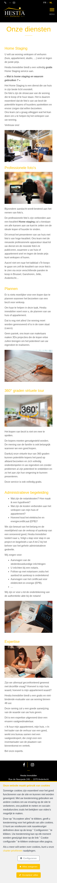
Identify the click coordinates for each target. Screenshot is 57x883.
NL (51, 2)
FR (44, 2)
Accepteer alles (30, 875)
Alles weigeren (29, 866)
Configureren (30, 858)
